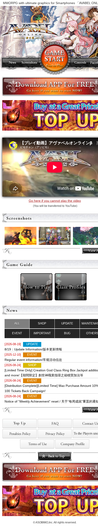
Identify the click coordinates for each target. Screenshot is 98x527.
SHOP (42, 323)
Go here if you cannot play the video (55, 201)
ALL (17, 323)
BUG (67, 333)
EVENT (17, 333)
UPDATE (67, 323)
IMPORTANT (42, 333)
